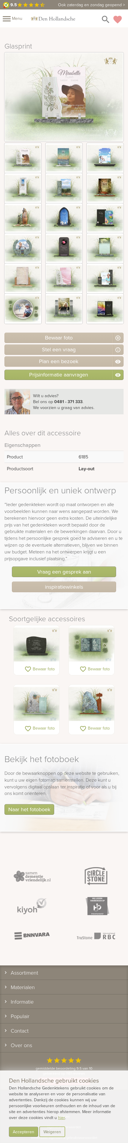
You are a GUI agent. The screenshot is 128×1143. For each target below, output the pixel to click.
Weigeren (52, 1132)
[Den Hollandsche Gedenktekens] (53, 18)
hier (61, 1118)
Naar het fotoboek (29, 809)
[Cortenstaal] (91, 704)
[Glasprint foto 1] (22, 158)
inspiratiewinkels (64, 586)
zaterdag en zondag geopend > (91, 5)
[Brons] (36, 704)
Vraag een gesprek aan (64, 571)
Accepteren (23, 1132)
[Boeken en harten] (91, 644)
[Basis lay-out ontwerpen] (36, 644)
